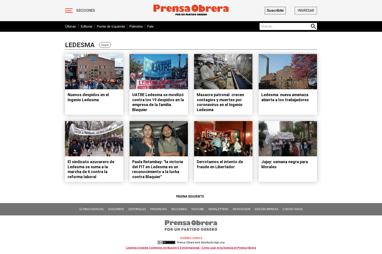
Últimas (70, 26)
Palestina (136, 26)
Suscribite (275, 10)
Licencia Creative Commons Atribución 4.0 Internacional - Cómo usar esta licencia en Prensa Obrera (191, 247)
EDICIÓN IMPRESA (266, 209)
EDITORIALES (137, 209)
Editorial (86, 26)
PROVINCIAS (158, 209)
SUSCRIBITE (116, 209)
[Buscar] (313, 26)
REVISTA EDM (241, 209)
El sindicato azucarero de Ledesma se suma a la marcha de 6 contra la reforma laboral (91, 169)
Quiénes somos (191, 238)
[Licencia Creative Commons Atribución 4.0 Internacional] (166, 242)
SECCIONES (179, 209)
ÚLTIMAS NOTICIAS (91, 209)
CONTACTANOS (293, 209)
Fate (150, 26)
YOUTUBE (197, 209)
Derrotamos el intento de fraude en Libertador (220, 164)
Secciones (85, 10)
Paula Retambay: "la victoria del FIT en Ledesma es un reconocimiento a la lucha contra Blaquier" (157, 169)
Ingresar (306, 10)
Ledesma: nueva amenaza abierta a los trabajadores (285, 97)
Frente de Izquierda (111, 26)
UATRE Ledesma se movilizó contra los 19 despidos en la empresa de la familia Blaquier (158, 102)
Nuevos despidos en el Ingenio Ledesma (88, 97)
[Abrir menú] (69, 10)
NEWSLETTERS (218, 209)
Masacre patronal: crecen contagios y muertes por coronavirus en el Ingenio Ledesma (220, 102)
